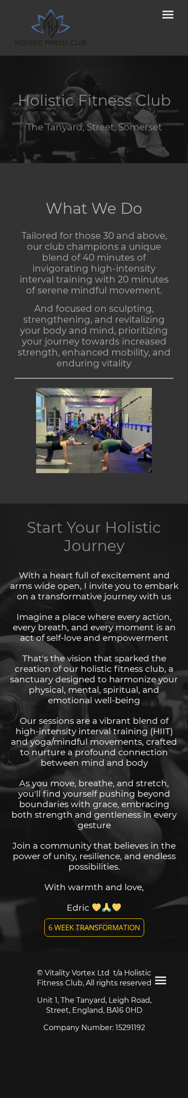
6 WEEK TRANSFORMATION (94, 928)
